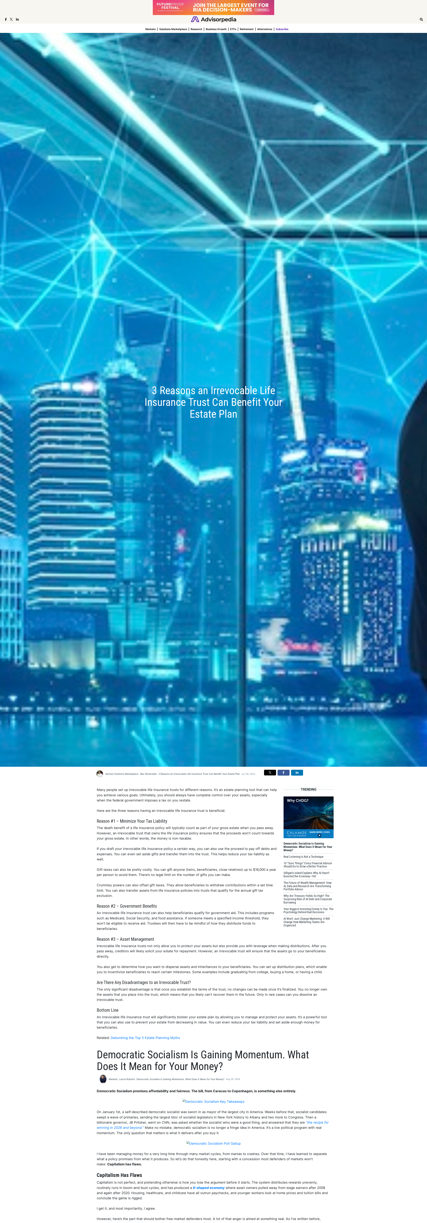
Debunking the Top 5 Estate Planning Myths (145, 1038)
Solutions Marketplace (173, 29)
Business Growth (216, 29)
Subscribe (282, 29)
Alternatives (264, 29)
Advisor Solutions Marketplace (121, 773)
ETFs (233, 29)
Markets (150, 29)
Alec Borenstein (148, 773)
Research (196, 29)
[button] (270, 772)
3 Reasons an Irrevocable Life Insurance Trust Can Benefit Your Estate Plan (199, 773)
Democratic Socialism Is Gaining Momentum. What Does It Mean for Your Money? (180, 1079)
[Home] (213, 19)
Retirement (247, 29)
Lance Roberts (127, 1079)
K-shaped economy (209, 1188)
